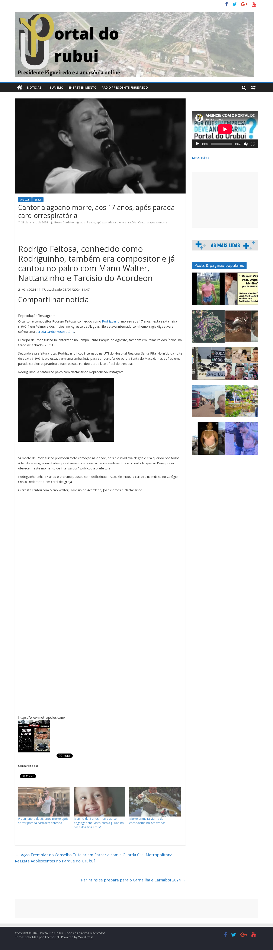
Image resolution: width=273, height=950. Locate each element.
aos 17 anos (87, 222)
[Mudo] (246, 144)
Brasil (38, 199)
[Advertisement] (225, 200)
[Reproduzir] (197, 144)
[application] (225, 129)
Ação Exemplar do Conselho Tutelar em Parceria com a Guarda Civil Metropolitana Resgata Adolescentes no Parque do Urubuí (93, 858)
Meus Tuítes (200, 158)
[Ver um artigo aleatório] (253, 87)
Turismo (56, 87)
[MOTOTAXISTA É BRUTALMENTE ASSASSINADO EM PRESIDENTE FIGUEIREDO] (241, 328)
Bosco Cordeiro (64, 222)
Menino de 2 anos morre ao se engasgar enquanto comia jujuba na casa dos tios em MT (99, 823)
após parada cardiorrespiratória (116, 222)
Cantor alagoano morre (152, 222)
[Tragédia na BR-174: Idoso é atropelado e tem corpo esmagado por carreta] (208, 403)
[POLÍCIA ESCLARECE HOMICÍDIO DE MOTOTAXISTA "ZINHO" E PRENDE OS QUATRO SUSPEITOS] (241, 365)
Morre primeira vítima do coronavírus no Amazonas (147, 821)
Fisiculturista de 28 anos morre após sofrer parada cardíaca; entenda (43, 821)
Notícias (34, 87)
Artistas (24, 199)
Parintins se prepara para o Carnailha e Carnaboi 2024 (133, 880)
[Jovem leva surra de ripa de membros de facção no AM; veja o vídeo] (208, 291)
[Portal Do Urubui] (20, 87)
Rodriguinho (110, 321)
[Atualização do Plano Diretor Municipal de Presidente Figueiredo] (208, 328)
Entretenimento (82, 87)
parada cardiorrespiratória (55, 331)
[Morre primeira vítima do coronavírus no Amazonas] (155, 802)
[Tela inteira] (252, 144)
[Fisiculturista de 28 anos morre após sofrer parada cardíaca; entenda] (44, 802)
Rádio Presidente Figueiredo (125, 87)
